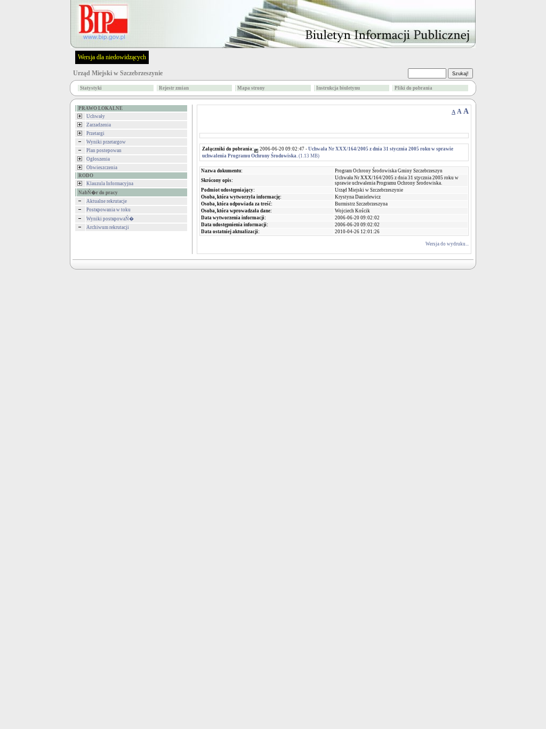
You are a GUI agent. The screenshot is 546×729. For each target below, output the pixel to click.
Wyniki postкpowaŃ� (110, 218)
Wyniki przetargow (106, 142)
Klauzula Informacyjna (109, 183)
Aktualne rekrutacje (106, 201)
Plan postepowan (104, 150)
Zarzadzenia (98, 125)
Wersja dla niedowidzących (112, 57)
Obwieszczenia (101, 167)
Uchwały (95, 116)
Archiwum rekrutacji (107, 227)
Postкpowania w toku (108, 209)
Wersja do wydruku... (447, 244)
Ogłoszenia (98, 159)
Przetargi (95, 133)
